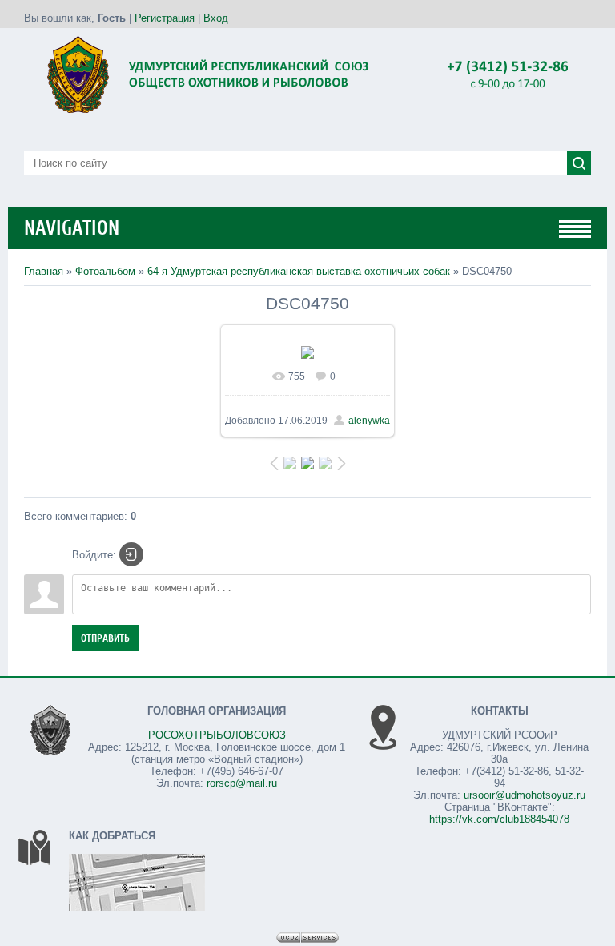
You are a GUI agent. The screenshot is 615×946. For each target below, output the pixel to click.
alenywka (369, 420)
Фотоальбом (105, 271)
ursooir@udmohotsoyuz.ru (524, 795)
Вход (215, 18)
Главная (43, 271)
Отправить (105, 638)
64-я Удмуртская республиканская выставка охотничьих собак (298, 271)
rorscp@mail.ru (242, 783)
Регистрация (165, 18)
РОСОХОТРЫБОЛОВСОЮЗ (217, 735)
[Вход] (131, 554)
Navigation (71, 228)
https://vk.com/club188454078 (499, 819)
